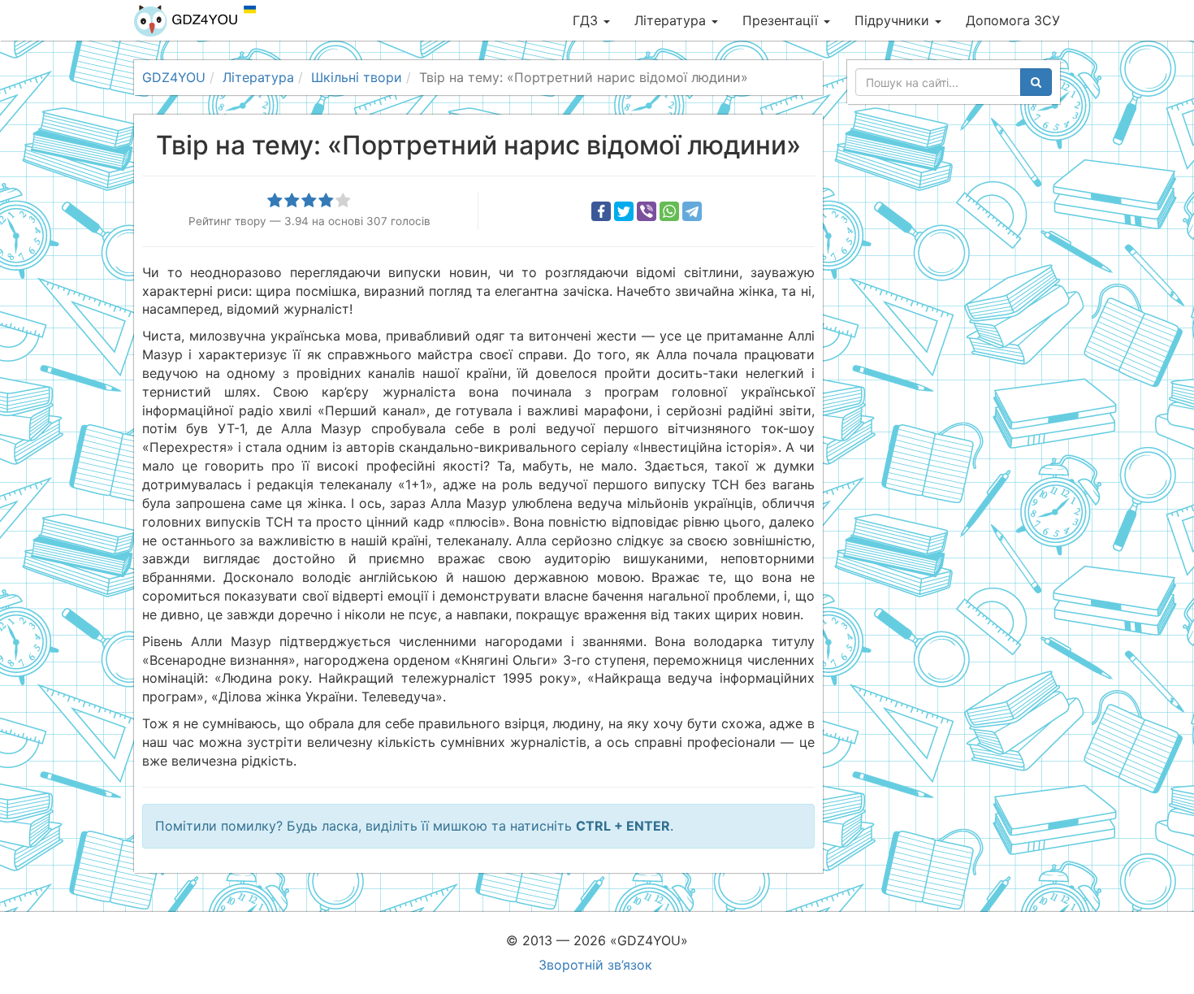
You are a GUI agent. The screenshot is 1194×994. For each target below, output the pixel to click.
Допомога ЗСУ (1013, 20)
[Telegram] (692, 211)
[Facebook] (601, 211)
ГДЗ (587, 20)
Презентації (782, 20)
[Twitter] (624, 211)
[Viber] (646, 211)
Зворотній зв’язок (595, 965)
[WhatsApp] (669, 211)
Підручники (893, 20)
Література (672, 20)
